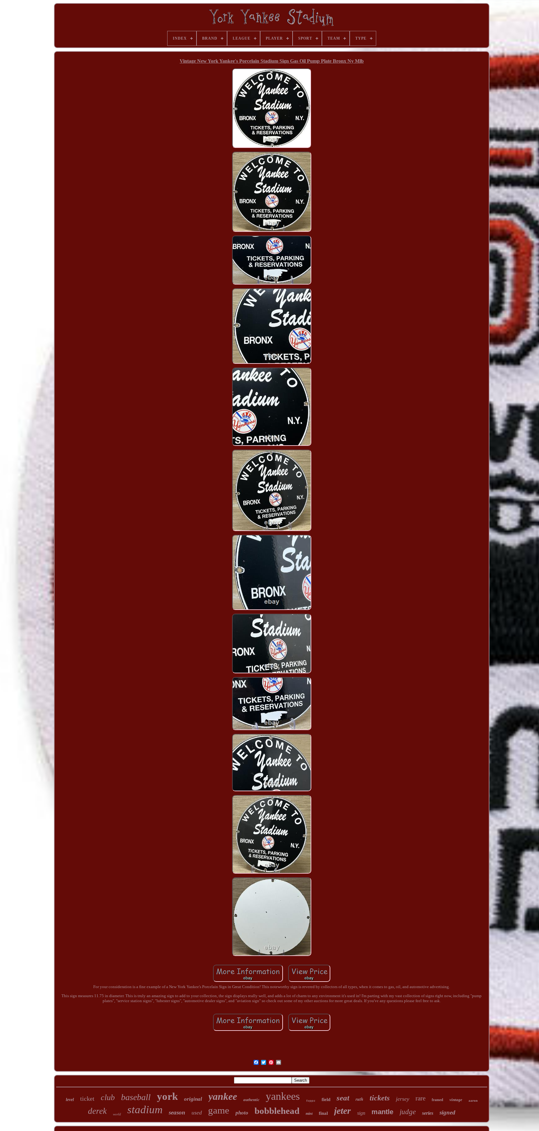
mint (309, 1113)
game (218, 1110)
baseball (136, 1097)
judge (408, 1112)
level (70, 1099)
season (177, 1112)
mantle (382, 1112)
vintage (455, 1099)
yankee (222, 1096)
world (117, 1114)
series (427, 1113)
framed (437, 1100)
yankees (283, 1096)
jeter (342, 1110)
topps (310, 1100)
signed (447, 1112)
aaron (473, 1100)
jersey (402, 1099)
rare (420, 1098)
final (323, 1113)
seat (343, 1098)
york (167, 1096)
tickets (380, 1098)
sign (361, 1113)
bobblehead (277, 1111)
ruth (359, 1099)
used (197, 1112)
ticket (87, 1098)
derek (97, 1111)
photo (242, 1113)
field (326, 1099)
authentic (251, 1099)
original (193, 1099)
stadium (145, 1110)
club (108, 1097)
